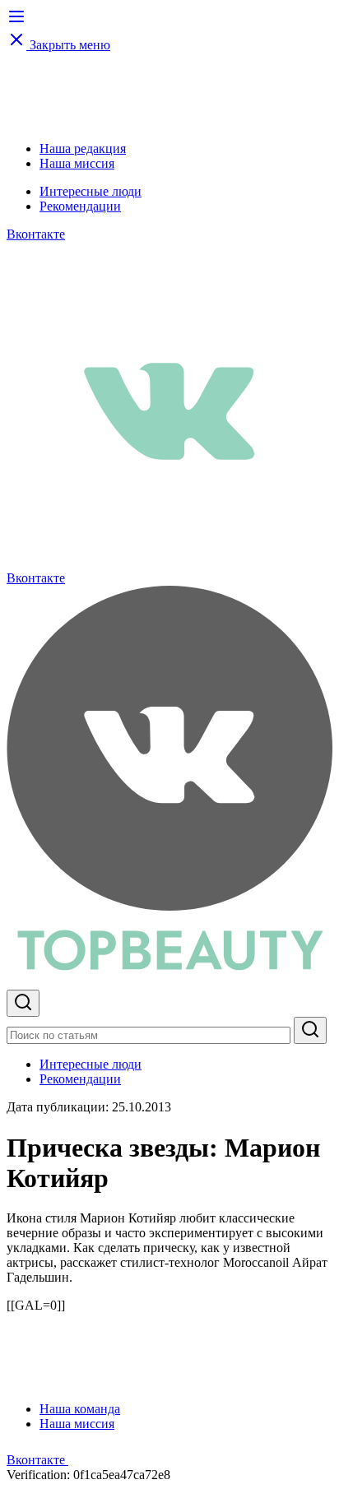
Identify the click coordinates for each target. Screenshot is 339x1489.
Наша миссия (76, 163)
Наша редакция (82, 148)
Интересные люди (90, 191)
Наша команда (79, 1409)
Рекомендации (80, 206)
